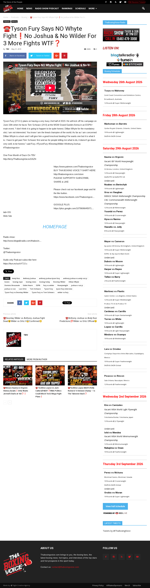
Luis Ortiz (23, 289)
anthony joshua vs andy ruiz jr (75, 278)
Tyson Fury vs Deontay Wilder (16, 292)
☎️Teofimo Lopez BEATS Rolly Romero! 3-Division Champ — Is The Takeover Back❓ (81, 391)
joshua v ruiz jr (77, 285)
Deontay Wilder (59, 282)
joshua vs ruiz (10, 289)
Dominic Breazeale (12, 285)
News (29, 8)
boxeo (7, 282)
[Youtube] (125, 2)
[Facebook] (106, 2)
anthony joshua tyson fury (49, 278)
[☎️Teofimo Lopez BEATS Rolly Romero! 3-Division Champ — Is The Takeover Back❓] (82, 375)
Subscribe (137, 585)
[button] (143, 8)
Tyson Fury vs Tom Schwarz (43, 292)
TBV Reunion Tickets (137, 2)
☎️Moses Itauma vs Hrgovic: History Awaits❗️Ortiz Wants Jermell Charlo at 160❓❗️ (15, 391)
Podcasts (7, 21)
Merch (127, 585)
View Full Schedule (115, 506)
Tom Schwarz (35, 289)
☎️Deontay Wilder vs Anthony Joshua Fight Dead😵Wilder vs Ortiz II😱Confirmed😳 (24, 319)
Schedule (80, 8)
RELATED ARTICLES (14, 359)
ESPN (38, 285)
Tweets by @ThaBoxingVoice (117, 530)
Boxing (14, 21)
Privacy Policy (98, 585)
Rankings (67, 8)
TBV (7, 49)
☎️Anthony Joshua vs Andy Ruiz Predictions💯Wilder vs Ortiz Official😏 (78, 319)
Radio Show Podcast (47, 8)
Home (20, 8)
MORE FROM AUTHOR (37, 359)
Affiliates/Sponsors (114, 585)
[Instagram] (111, 2)
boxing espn (18, 282)
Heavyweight (62, 285)
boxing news (31, 282)
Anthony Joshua (29, 278)
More (92, 8)
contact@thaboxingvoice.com (65, 567)
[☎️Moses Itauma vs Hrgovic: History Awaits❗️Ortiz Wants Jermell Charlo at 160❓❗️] (17, 375)
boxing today (44, 282)
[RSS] (115, 2)
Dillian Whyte (74, 282)
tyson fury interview (64, 289)
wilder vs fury (63, 292)
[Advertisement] (27, 186)
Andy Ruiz (16, 278)
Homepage (55, 226)
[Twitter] (120, 2)
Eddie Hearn (28, 285)
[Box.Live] (115, 513)
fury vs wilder (48, 285)
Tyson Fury (48, 289)
